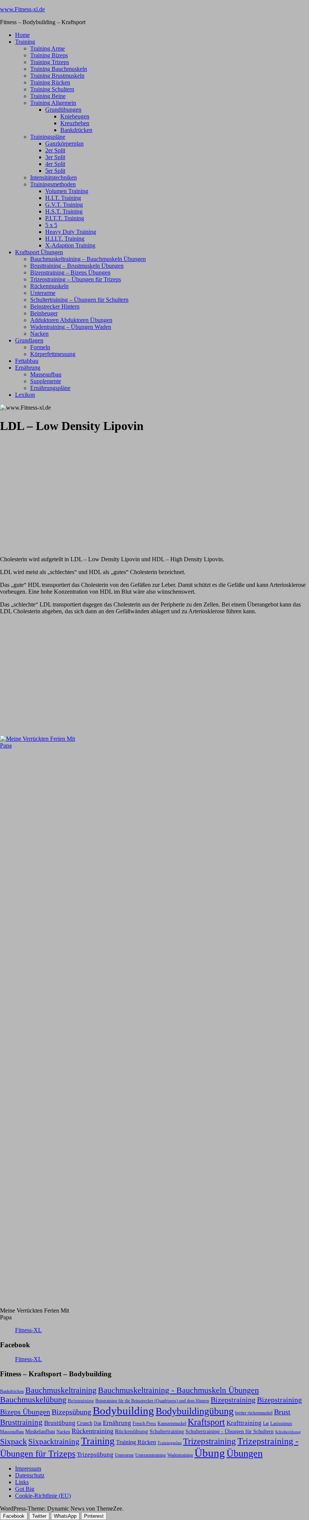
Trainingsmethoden (53, 184)
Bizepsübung (71, 1412)
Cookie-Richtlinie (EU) (43, 1495)
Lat (266, 1423)
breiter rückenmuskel (253, 1413)
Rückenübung (131, 1431)
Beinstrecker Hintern (55, 306)
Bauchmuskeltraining (60, 1390)
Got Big (24, 1489)
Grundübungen (63, 109)
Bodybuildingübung (195, 1411)
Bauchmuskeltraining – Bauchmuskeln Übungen (88, 259)
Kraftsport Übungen (39, 252)
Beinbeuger (44, 313)
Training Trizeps (49, 62)
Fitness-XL (28, 1330)
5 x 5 (51, 225)
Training (25, 41)
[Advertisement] (56, 488)
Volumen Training (66, 191)
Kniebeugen (74, 116)
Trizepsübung (95, 1454)
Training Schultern (52, 89)
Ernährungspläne (50, 388)
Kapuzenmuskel (172, 1423)
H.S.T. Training (64, 211)
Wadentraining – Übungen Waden (70, 327)
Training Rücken (50, 82)
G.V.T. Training (64, 204)
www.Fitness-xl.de (22, 9)
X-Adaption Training (70, 245)
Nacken (39, 333)
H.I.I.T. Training (64, 238)
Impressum (28, 1468)
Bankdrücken (76, 130)
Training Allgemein (53, 103)
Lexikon (25, 395)
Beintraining (81, 1400)
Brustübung (59, 1422)
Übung (209, 1453)
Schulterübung (288, 1432)
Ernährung (27, 367)
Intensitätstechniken (53, 177)
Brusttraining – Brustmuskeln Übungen (77, 266)
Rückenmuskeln (49, 286)
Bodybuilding (123, 1411)
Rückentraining (92, 1431)
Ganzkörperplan (64, 143)
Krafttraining (244, 1422)
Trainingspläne (47, 137)
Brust (282, 1412)
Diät (97, 1423)
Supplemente (45, 381)
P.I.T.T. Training (64, 218)
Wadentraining (180, 1455)
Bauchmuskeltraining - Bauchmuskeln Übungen (178, 1390)
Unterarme (42, 293)
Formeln (40, 347)
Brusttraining (21, 1422)
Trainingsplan (170, 1443)
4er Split (55, 164)
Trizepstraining (209, 1441)
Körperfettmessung (52, 354)
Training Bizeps (49, 55)
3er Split (55, 157)
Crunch (84, 1423)
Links (22, 1482)
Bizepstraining (233, 1400)
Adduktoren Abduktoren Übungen (71, 320)
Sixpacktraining (54, 1441)
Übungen (244, 1453)
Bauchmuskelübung (33, 1399)
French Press (144, 1423)
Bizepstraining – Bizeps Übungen (70, 272)
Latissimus (281, 1423)
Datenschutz (29, 1475)
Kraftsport (206, 1422)
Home (22, 35)
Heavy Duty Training (70, 232)
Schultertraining (167, 1431)
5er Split (55, 170)
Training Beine (48, 96)
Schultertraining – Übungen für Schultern (79, 299)
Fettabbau (26, 361)
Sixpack (13, 1441)
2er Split (55, 150)
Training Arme (47, 48)
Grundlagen (29, 340)
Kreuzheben (74, 123)
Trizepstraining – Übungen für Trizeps (75, 279)
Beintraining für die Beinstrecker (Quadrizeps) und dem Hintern (152, 1401)
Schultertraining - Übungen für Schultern (229, 1431)
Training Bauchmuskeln (58, 69)
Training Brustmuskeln (57, 75)
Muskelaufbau (40, 1431)
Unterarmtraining (150, 1455)
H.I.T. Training (63, 198)
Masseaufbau (45, 374)
